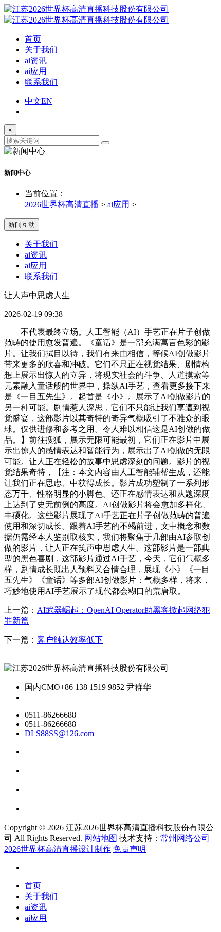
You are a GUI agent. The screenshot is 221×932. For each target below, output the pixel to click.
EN (46, 101)
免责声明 (129, 849)
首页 (33, 38)
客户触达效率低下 (70, 639)
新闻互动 (21, 224)
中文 (33, 101)
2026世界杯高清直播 (62, 204)
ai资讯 (36, 60)
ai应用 (36, 71)
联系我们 (41, 82)
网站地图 (100, 838)
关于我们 (41, 49)
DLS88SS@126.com (59, 733)
